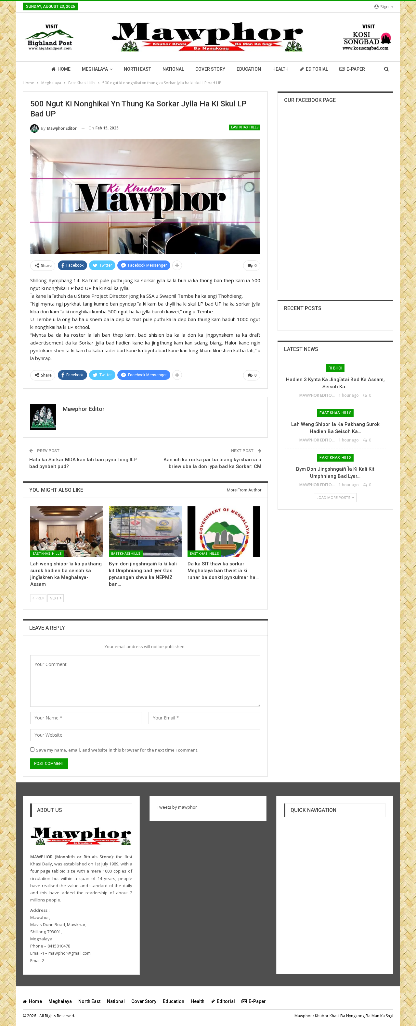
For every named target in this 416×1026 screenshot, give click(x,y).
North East (137, 69)
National (173, 69)
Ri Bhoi (335, 368)
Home (64, 69)
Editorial (317, 69)
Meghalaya (95, 69)
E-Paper (355, 69)
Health (280, 69)
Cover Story (210, 69)
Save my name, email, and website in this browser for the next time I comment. (117, 750)
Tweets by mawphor (177, 807)
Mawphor (303, 1016)
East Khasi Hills (244, 127)
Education (249, 69)
